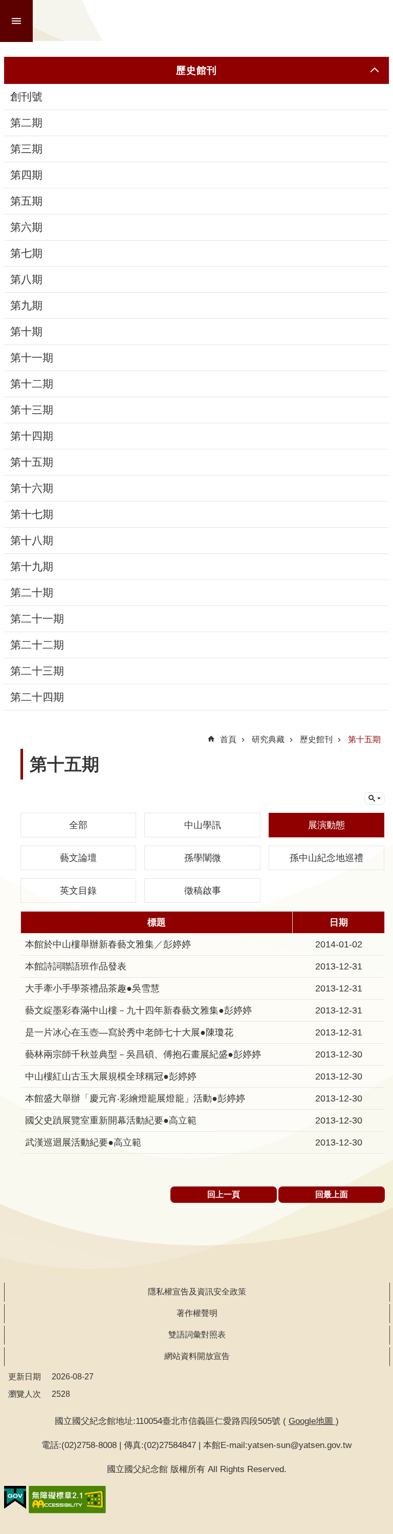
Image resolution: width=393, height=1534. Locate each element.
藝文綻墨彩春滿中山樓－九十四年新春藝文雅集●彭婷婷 (138, 1010)
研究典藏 (268, 739)
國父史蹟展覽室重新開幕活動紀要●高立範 (110, 1120)
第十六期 (31, 488)
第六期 (26, 227)
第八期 (26, 279)
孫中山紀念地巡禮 (326, 858)
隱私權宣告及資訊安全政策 (197, 1291)
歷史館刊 (316, 739)
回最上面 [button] (331, 1194)
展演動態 (326, 825)
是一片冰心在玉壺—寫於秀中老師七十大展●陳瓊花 (129, 1032)
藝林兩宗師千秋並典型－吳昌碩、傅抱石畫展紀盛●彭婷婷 (143, 1054)
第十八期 (31, 540)
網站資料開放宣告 (197, 1356)
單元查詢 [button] (374, 798)
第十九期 (31, 566)
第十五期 (31, 462)
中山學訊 (202, 825)
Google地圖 (312, 1421)
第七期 (26, 253)
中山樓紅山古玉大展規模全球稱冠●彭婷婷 (110, 1076)
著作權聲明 (197, 1313)
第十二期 (31, 384)
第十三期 (31, 410)
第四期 (26, 175)
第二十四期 (37, 697)
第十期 (26, 332)
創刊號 (26, 97)
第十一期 (31, 358)
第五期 (26, 201)
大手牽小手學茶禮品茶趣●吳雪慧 (92, 988)
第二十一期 (37, 619)
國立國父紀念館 (213, 20)
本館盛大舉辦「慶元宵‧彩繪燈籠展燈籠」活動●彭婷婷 (135, 1098)
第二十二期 (37, 645)
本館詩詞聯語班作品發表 (75, 966)
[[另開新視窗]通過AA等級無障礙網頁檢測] (67, 1500)
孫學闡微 (202, 858)
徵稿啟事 (202, 890)
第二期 (26, 123)
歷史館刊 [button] (196, 70)
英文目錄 (78, 890)
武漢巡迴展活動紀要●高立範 (83, 1142)
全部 (78, 825)
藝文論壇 (78, 858)
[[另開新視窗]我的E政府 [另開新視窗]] (15, 1497)
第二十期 (31, 593)
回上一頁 (223, 1194)
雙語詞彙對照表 (197, 1334)
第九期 (26, 305)
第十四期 (31, 436)
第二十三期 (37, 671)
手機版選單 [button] (16, 21)
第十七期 (31, 514)
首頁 (228, 739)
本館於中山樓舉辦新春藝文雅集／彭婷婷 (108, 944)
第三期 (26, 149)
